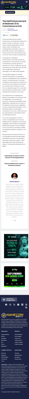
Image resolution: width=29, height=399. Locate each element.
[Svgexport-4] (26, 304)
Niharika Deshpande (13, 30)
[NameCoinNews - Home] (10, 2)
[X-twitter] (14, 304)
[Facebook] (6, 304)
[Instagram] (10, 304)
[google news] (9, 299)
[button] (26, 1)
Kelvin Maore (11, 29)
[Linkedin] (22, 304)
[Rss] (26, 307)
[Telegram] (18, 304)
